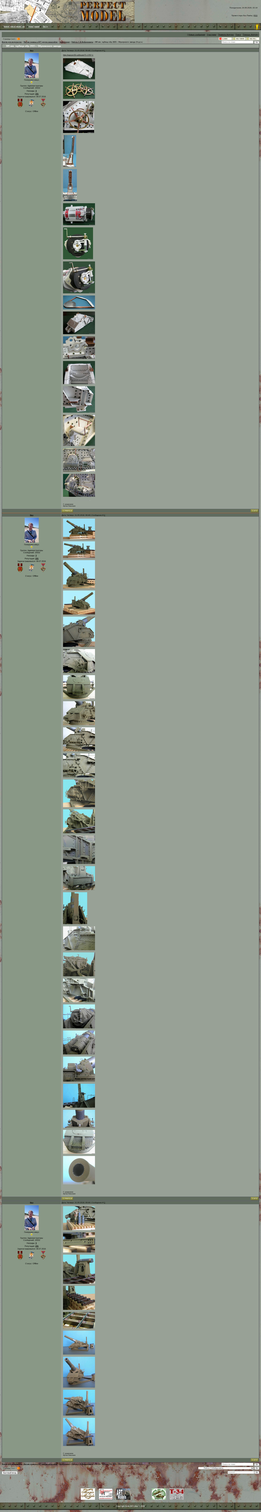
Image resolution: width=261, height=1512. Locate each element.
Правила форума (226, 35)
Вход (45, 26)
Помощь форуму (250, 35)
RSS (255, 16)
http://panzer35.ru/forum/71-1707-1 (78, 55)
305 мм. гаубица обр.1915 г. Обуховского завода (115, 42)
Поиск (238, 35)
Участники (211, 35)
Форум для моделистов (14, 26)
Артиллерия (64, 42)
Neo (31, 50)
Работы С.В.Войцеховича (82, 42)
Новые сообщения (196, 35)
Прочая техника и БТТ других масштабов (41, 42)
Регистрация (34, 26)
